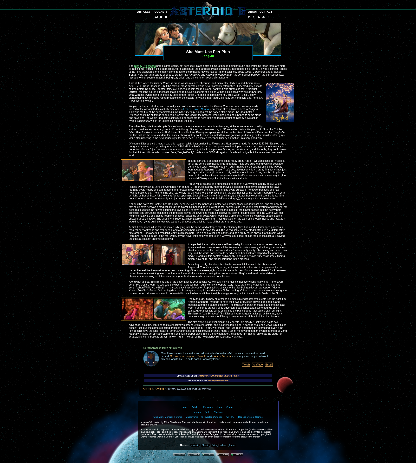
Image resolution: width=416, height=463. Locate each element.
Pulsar (232, 445)
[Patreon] (156, 17)
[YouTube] (166, 17)
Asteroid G (148, 389)
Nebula (223, 445)
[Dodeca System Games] (263, 17)
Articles (160, 389)
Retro (214, 445)
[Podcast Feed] (194, 454)
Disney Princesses (145, 66)
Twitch (246, 364)
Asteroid (195, 445)
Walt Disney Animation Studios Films (218, 375)
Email (268, 364)
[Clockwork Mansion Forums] (249, 17)
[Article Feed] (179, 454)
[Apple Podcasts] (222, 454)
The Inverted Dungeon (182, 356)
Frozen (187, 109)
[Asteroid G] (208, 11)
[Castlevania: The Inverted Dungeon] (254, 17)
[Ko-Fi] (161, 17)
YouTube (257, 364)
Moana (205, 109)
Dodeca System (221, 356)
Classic (205, 445)
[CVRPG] (259, 17)
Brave (196, 109)
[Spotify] (237, 454)
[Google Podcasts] (208, 454)
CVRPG (201, 356)
